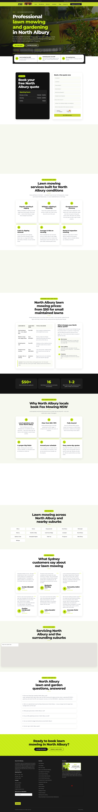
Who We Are (41, 4)
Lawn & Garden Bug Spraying (44, 778)
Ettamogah (80, 528)
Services (48, 4)
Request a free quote (20, 498)
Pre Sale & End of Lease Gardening (45, 780)
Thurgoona (64, 536)
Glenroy (18, 532)
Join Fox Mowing (79, 1)
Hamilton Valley (33, 532)
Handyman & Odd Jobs (43, 782)
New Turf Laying (42, 767)
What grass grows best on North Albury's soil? (34, 710)
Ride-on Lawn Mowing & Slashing (45, 769)
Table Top (49, 536)
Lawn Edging (41, 765)
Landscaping (41, 784)
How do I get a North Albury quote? (32, 726)
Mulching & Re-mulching (43, 794)
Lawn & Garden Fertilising (43, 773)
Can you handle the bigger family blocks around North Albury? (38, 721)
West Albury (80, 536)
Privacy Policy (80, 809)
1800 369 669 (17, 784)
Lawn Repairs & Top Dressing (44, 771)
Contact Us (65, 4)
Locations (54, 4)
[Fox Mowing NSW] (24, 4)
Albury (17, 528)
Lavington (64, 532)
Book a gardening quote (20, 286)
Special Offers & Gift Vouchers (69, 1)
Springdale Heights (33, 536)
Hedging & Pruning (42, 790)
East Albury (64, 528)
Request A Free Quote (76, 4)
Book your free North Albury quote (62, 167)
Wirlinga (18, 540)
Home (36, 4)
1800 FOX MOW (18, 782)
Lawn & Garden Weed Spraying (44, 775)
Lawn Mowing (41, 763)
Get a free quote (18, 45)
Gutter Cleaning (41, 786)
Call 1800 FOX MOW (32, 45)
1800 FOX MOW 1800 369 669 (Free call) (23, 1)
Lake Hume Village (49, 532)
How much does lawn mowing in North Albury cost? (35, 695)
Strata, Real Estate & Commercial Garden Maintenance (49, 796)
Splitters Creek (18, 536)
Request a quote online (56, 749)
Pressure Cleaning (42, 792)
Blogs (60, 4)
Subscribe (18, 803)
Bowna (33, 528)
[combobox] (67, 99)
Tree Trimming (41, 788)
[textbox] (67, 100)
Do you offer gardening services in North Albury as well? (36, 715)
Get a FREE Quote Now (67, 115)
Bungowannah (49, 528)
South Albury (80, 532)
